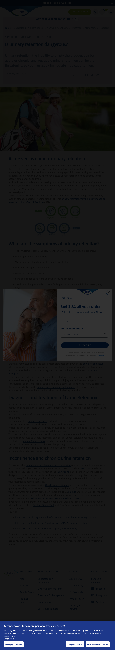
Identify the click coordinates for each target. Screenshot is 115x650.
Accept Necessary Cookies (97, 644)
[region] (57, 635)
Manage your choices (13, 644)
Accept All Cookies (74, 644)
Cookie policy (9, 639)
